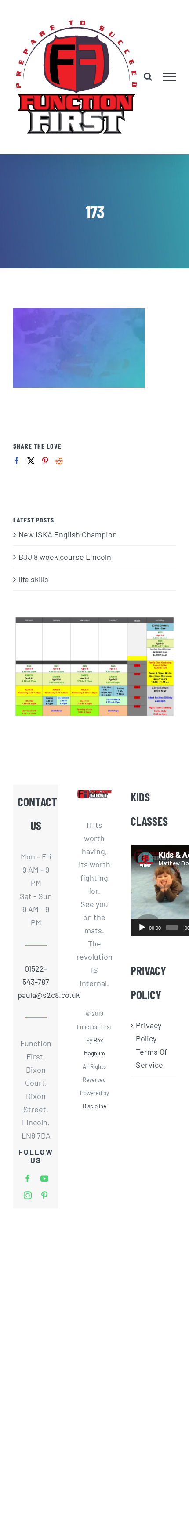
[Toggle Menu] (169, 77)
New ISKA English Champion (67, 534)
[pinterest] (44, 1195)
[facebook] (28, 1178)
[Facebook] (17, 460)
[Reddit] (59, 460)
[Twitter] (31, 460)
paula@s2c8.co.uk (36, 995)
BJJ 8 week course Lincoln (64, 557)
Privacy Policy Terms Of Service (151, 1045)
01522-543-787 (35, 975)
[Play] (142, 927)
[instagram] (28, 1195)
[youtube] (44, 1178)
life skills (33, 579)
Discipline (94, 1106)
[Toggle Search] (148, 76)
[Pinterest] (45, 460)
